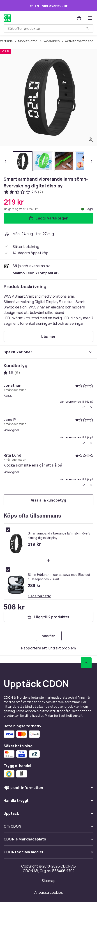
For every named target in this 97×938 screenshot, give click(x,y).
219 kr (34, 544)
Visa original (11, 430)
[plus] (48, 560)
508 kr (14, 606)
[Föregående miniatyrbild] (5, 161)
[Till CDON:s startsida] (7, 18)
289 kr (34, 585)
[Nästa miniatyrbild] (91, 161)
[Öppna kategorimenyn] (89, 18)
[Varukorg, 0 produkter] (79, 18)
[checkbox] (7, 529)
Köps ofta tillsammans (32, 515)
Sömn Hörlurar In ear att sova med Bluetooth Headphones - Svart (59, 576)
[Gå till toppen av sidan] (86, 662)
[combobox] (48, 28)
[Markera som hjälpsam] (84, 407)
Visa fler (48, 636)
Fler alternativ (39, 596)
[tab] (22, 161)
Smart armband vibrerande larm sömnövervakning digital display (59, 535)
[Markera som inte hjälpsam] (91, 407)
